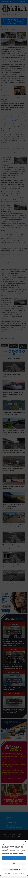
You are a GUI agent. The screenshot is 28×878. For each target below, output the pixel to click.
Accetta (14, 858)
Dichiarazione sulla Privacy (18, 873)
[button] (25, 841)
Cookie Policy (7, 873)
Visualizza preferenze (14, 869)
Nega (13, 863)
